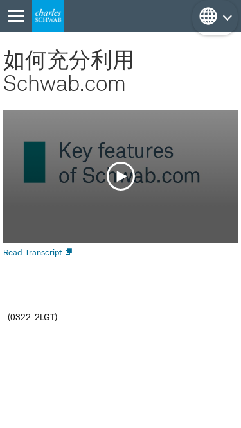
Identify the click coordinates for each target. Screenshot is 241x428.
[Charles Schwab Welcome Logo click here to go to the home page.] (48, 16)
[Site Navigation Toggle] (16, 16)
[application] (120, 176)
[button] (215, 17)
